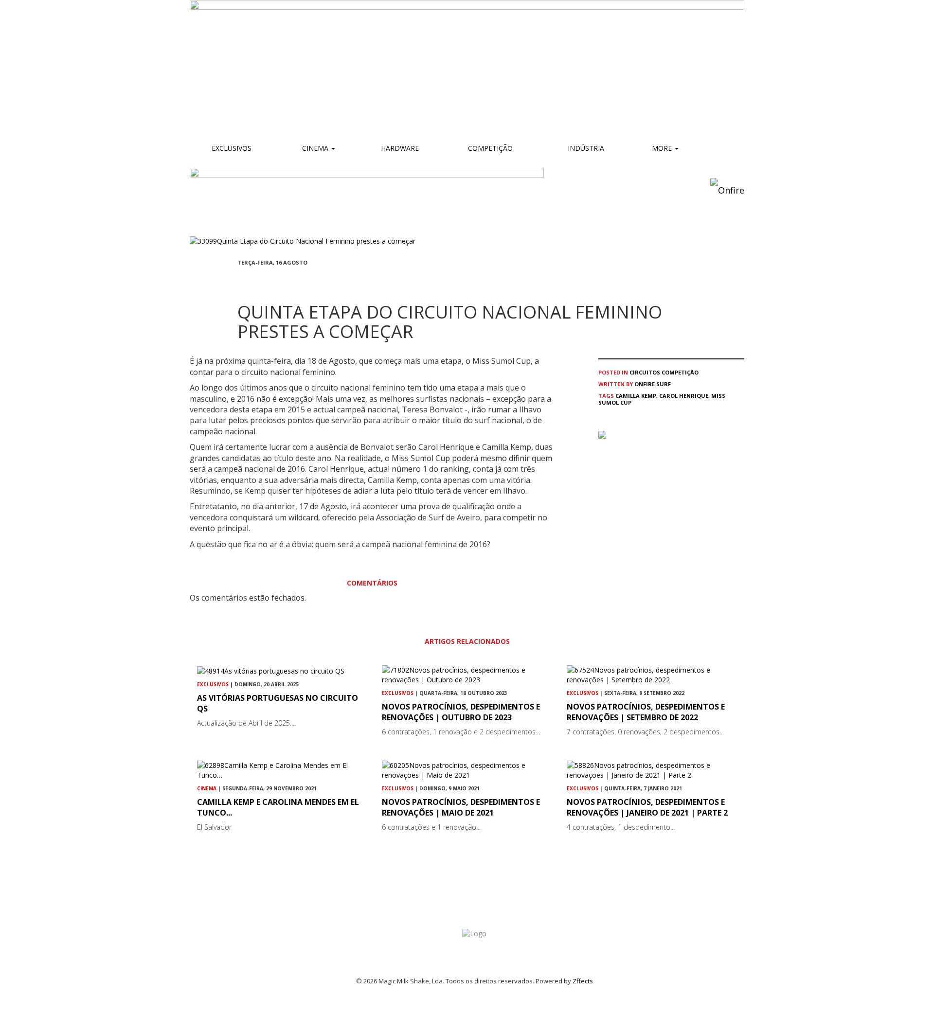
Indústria (585, 148)
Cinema (315, 148)
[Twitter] (263, 280)
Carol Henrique (683, 395)
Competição (489, 148)
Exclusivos (231, 148)
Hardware (400, 148)
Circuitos (644, 372)
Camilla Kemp (635, 395)
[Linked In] (287, 280)
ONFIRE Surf (652, 384)
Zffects (583, 981)
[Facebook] (240, 280)
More (663, 148)
